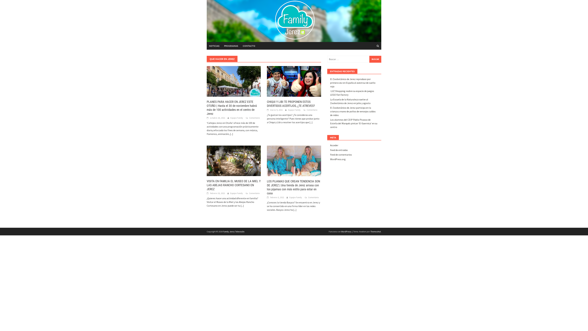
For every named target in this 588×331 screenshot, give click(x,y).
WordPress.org (338, 159)
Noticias (214, 45)
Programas (231, 45)
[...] (231, 133)
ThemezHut (375, 231)
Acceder (334, 145)
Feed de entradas (339, 150)
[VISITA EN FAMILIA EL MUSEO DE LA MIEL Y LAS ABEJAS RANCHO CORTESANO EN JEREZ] (234, 160)
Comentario (254, 117)
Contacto (249, 45)
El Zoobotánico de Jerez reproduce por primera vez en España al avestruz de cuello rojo (352, 83)
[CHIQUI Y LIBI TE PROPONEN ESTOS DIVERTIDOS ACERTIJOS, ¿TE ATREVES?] (294, 81)
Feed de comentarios (341, 154)
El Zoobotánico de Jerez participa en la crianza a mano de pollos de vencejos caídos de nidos (353, 111)
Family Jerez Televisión (233, 231)
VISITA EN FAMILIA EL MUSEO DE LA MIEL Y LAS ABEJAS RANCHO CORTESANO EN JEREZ (234, 185)
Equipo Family (236, 117)
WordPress (346, 231)
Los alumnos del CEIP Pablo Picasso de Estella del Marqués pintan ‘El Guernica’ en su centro (353, 123)
